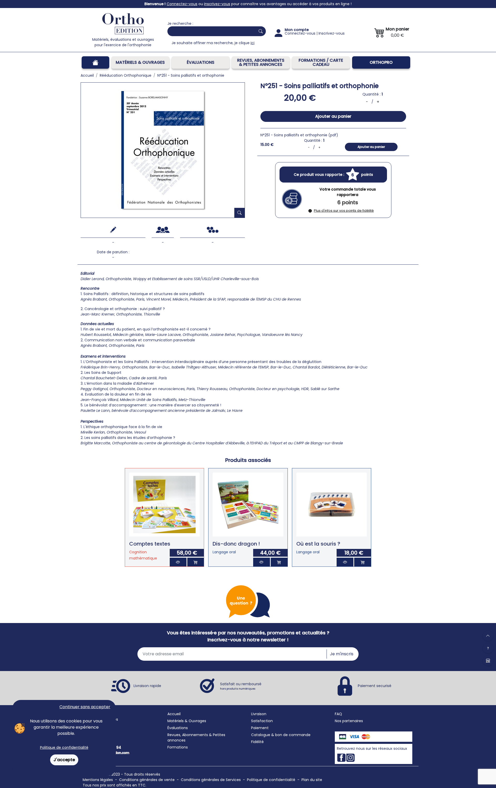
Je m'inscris (341, 654)
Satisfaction (262, 720)
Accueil (174, 713)
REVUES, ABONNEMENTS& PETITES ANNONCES (260, 62)
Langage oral (224, 552)
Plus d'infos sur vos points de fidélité (344, 210)
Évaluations (200, 62)
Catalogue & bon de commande (281, 734)
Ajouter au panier (333, 116)
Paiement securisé (374, 685)
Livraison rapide (147, 685)
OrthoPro (381, 62)
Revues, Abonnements (187, 734)
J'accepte (64, 760)
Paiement (260, 727)
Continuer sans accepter (84, 707)
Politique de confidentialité (64, 747)
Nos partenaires (349, 720)
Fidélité (257, 741)
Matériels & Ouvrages (140, 62)
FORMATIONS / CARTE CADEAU (321, 62)
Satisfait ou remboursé (240, 686)
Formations (177, 747)
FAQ (338, 713)
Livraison (258, 713)
